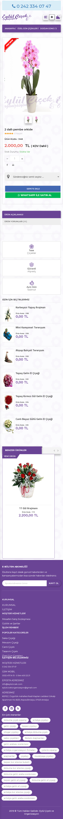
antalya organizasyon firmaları (19, 750)
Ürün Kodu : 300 (22, 356)
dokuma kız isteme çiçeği (17, 768)
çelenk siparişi (49, 750)
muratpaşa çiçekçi (43, 756)
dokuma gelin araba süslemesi (20, 774)
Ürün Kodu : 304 (22, 402)
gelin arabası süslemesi (16, 744)
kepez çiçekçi (29, 726)
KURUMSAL (9, 605)
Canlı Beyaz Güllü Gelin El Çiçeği (34, 419)
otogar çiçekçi (11, 732)
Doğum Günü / (48, 28)
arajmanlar (9, 756)
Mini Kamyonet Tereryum (30, 327)
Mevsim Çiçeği (10, 642)
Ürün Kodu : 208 (22, 313)
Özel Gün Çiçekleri (12, 655)
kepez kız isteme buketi (16, 762)
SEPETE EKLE (33, 189)
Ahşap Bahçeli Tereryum (30, 350)
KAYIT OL (54, 583)
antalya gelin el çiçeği (15, 786)
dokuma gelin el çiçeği (44, 780)
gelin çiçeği (10, 726)
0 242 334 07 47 (33, 6)
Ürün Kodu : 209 (22, 333)
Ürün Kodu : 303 (22, 379)
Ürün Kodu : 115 (28, 512)
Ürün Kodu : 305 (22, 425)
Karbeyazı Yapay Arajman (30, 307)
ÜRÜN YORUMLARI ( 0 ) (15, 221)
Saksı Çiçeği (8, 638)
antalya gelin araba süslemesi (19, 798)
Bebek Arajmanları (34, 738)
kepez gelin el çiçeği (15, 780)
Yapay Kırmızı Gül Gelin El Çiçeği (34, 396)
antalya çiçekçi (40, 720)
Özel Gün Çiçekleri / (28, 28)
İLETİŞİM (7, 609)
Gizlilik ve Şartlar (11, 623)
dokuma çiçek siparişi (15, 720)
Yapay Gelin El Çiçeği (28, 373)
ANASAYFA (10, 28)
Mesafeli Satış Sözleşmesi (16, 619)
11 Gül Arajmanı (28, 508)
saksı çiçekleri (11, 738)
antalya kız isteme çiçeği (17, 792)
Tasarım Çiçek (10, 651)
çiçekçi (24, 756)
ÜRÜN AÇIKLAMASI (13, 214)
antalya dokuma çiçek (36, 732)
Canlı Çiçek (8, 647)
